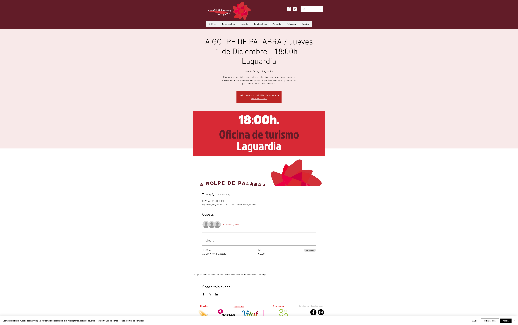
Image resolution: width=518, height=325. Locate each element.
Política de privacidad (135, 320)
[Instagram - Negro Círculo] (321, 312)
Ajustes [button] (475, 320)
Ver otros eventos (259, 98)
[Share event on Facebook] (203, 294)
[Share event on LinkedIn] (216, 294)
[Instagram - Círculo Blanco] (295, 9)
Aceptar (506, 320)
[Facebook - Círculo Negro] (313, 312)
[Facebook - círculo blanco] (289, 9)
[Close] (514, 321)
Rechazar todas (489, 320)
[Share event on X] (210, 294)
